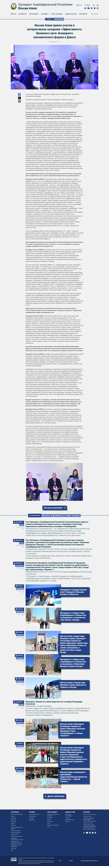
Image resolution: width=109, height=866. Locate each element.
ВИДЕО (69, 515)
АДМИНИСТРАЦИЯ (71, 14)
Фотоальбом (13, 848)
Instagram (85, 8)
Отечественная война (15, 830)
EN (97, 5)
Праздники (13, 825)
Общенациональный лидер (17, 814)
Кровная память (14, 834)
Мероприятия (58, 19)
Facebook (91, 8)
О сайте (71, 860)
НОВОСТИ (13, 14)
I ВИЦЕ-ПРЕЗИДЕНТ (57, 14)
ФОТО (77, 515)
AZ (93, 5)
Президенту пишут (87, 816)
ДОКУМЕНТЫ (23, 14)
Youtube (88, 8)
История (13, 816)
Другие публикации (55, 796)
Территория (13, 818)
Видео (88, 5)
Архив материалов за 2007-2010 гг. (89, 860)
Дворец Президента (69, 819)
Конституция (14, 821)
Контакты (67, 821)
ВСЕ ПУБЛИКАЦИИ (35, 515)
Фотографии (50, 821)
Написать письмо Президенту (90, 814)
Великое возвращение (16, 832)
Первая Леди (32, 820)
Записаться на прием (88, 823)
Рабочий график (32, 816)
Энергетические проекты (16, 836)
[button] (27, 482)
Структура (67, 817)
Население (13, 820)
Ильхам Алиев (27, 8)
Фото (80, 5)
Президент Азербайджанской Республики (45, 4)
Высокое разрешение (53, 508)
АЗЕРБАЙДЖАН (34, 14)
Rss (97, 8)
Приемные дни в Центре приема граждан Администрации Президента (89, 819)
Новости (49, 819)
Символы (13, 823)
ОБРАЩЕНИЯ (83, 14)
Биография (31, 818)
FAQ (60, 860)
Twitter (94, 8)
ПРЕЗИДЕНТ (44, 14)
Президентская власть (34, 814)
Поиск (96, 14)
